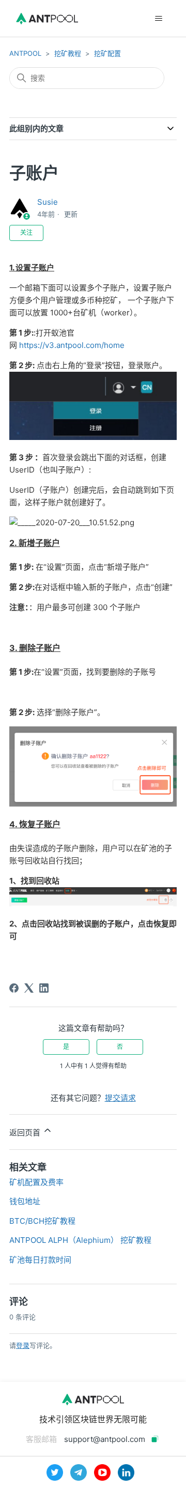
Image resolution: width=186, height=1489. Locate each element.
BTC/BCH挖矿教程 (42, 1221)
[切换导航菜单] (158, 18)
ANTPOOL (25, 53)
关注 (26, 232)
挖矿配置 (107, 53)
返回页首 (25, 1132)
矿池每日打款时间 (40, 1260)
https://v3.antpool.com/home (72, 345)
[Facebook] (14, 988)
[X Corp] (29, 988)
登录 (22, 1345)
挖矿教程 (67, 53)
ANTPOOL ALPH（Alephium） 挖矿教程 (80, 1240)
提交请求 (120, 1098)
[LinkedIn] (44, 988)
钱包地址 (24, 1201)
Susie (47, 202)
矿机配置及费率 (36, 1182)
